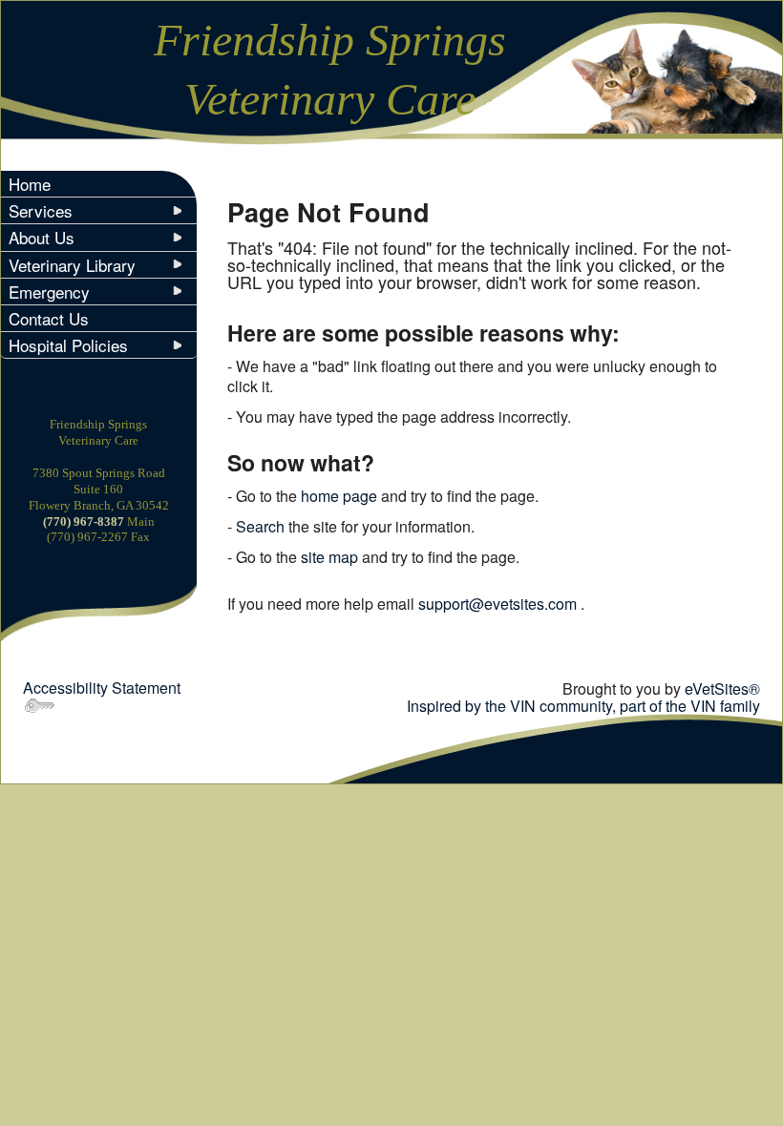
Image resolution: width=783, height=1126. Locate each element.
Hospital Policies (68, 345)
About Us (41, 237)
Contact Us (49, 318)
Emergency (49, 291)
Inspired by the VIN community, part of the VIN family (583, 706)
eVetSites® (722, 688)
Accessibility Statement (101, 688)
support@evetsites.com (497, 604)
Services (41, 210)
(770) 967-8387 (85, 521)
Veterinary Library (72, 265)
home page (339, 496)
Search (260, 526)
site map (329, 557)
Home (30, 184)
